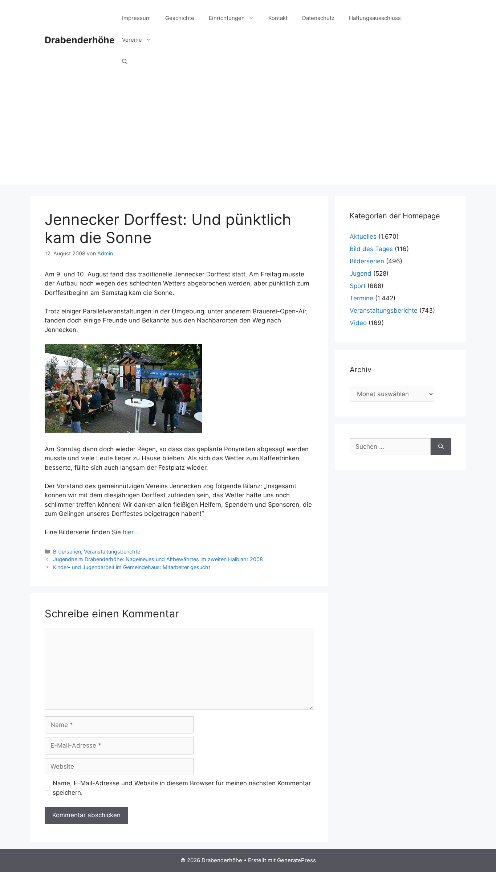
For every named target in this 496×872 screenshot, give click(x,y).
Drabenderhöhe (80, 39)
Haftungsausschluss (375, 18)
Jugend (360, 273)
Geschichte (179, 18)
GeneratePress (296, 860)
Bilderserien (67, 551)
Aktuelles (363, 236)
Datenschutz (318, 18)
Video (358, 322)
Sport (358, 285)
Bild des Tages (371, 248)
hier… (130, 532)
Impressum (136, 18)
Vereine (132, 39)
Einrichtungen (227, 18)
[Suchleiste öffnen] (125, 62)
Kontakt (278, 18)
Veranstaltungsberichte (112, 551)
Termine (361, 298)
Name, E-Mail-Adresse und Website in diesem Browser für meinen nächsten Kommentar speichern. (182, 788)
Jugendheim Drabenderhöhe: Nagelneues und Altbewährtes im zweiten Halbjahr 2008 (158, 559)
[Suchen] (441, 447)
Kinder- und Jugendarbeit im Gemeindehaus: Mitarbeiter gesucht (131, 567)
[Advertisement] (248, 134)
